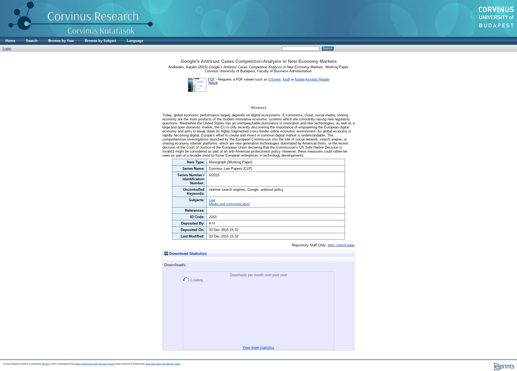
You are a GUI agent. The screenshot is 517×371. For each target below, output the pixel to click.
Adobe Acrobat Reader (312, 79)
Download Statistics (187, 253)
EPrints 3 (46, 364)
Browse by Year (61, 41)
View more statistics (258, 347)
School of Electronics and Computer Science (94, 364)
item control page (341, 245)
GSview (274, 79)
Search (31, 41)
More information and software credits (163, 364)
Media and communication (229, 204)
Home (10, 41)
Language (135, 41)
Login (7, 48)
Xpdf (286, 79)
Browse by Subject (100, 41)
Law (212, 200)
